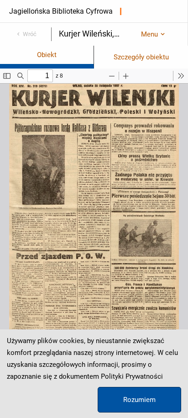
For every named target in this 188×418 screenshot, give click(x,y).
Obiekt (47, 55)
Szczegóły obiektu (141, 57)
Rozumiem (139, 400)
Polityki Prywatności (132, 376)
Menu (149, 34)
